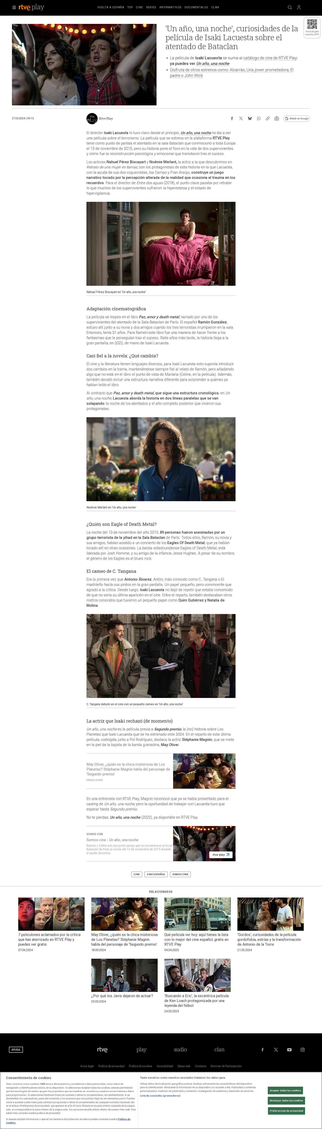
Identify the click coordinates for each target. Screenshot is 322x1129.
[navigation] (165, 6)
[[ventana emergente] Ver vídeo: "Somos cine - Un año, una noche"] (161, 843)
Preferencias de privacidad (286, 1110)
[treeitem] (110, 7)
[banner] (36, 7)
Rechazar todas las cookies (286, 1100)
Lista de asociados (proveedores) (160, 1095)
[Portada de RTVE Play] (32, 7)
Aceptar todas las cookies (285, 1090)
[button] (14, 7)
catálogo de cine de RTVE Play (270, 58)
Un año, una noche (212, 63)
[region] (161, 1100)
